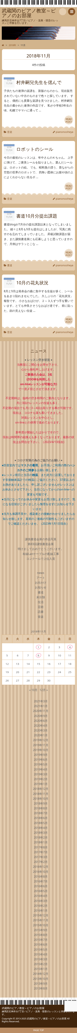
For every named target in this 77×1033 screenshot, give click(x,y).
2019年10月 (40, 750)
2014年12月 (40, 974)
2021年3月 (41, 701)
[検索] (62, 11)
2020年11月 (40, 711)
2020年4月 (41, 726)
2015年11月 (40, 920)
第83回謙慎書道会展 (41, 544)
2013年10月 (40, 979)
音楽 (9, 132)
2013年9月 (41, 984)
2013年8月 (41, 988)
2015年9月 (41, 930)
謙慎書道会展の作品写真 (40, 539)
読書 (41, 612)
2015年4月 (41, 954)
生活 (41, 602)
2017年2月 (41, 862)
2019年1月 (41, 784)
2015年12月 (40, 915)
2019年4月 (41, 769)
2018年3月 (41, 833)
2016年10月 (40, 872)
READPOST (69, 120)
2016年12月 (40, 867)
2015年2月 (41, 964)
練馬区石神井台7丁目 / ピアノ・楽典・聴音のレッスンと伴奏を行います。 (38, 1013)
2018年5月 (41, 823)
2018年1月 (41, 842)
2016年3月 (41, 901)
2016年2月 (41, 906)
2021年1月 (41, 706)
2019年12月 (40, 740)
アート (40, 578)
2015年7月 (41, 940)
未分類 (40, 597)
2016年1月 (41, 910)
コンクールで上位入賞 (40, 559)
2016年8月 (41, 876)
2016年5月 (41, 891)
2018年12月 (40, 789)
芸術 (41, 607)
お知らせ (40, 587)
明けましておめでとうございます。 (41, 549)
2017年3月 (41, 857)
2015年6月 (41, 945)
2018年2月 (41, 837)
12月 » (44, 690)
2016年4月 (41, 896)
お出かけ (40, 582)
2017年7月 (41, 852)
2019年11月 (40, 745)
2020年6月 (41, 721)
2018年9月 (41, 803)
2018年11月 (40, 794)
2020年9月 (41, 716)
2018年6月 (41, 818)
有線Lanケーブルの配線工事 (41, 554)
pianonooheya (64, 132)
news (40, 573)
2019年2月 (41, 779)
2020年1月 (41, 735)
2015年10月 (40, 925)
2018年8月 (41, 808)
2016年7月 (41, 881)
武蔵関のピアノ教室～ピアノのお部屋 (23, 1008)
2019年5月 (41, 764)
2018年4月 (41, 828)
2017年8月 (41, 847)
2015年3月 (41, 959)
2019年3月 (41, 774)
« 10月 (33, 690)
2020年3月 (41, 730)
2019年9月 (41, 755)
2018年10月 (40, 799)
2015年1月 (41, 969)
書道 (9, 265)
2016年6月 (41, 886)
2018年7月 (41, 813)
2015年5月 (41, 950)
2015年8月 (41, 935)
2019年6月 (41, 760)
